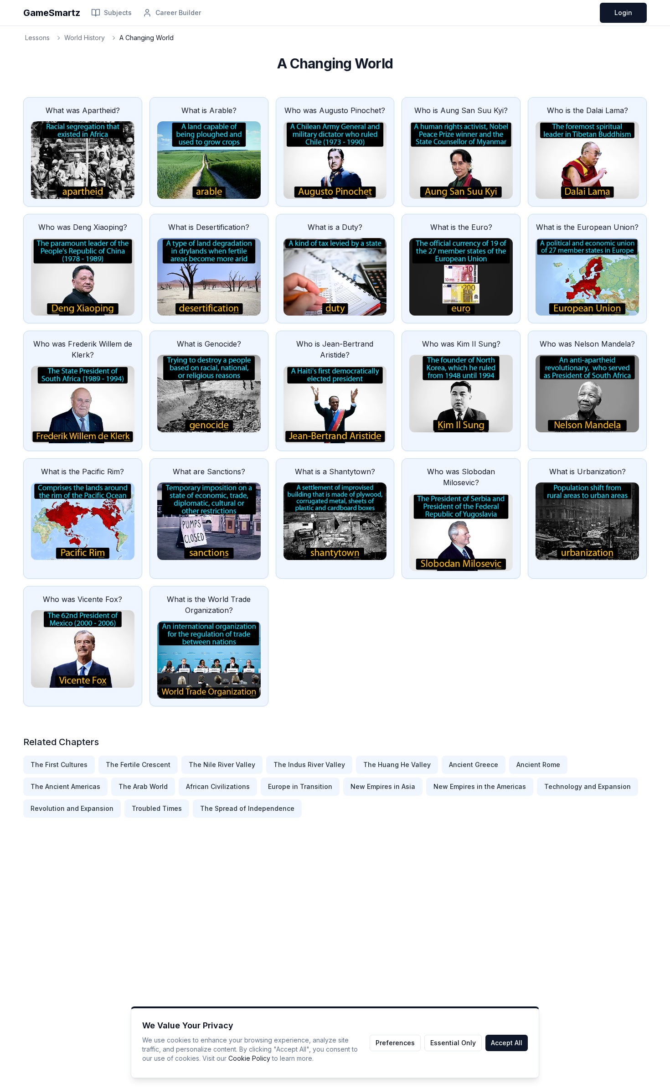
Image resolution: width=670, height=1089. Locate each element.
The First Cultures (59, 764)
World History (84, 37)
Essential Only (453, 1043)
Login (623, 12)
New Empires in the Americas (479, 786)
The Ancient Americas (65, 786)
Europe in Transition (300, 786)
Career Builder (178, 12)
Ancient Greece (473, 764)
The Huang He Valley (397, 764)
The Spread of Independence (247, 808)
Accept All (506, 1043)
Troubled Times (157, 808)
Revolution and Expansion (72, 808)
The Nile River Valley (222, 764)
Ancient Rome (538, 764)
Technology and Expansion (587, 786)
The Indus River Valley (309, 764)
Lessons (37, 37)
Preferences (395, 1043)
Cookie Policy (249, 1058)
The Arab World (143, 786)
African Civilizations (218, 786)
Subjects (118, 12)
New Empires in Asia (382, 786)
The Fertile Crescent (138, 764)
